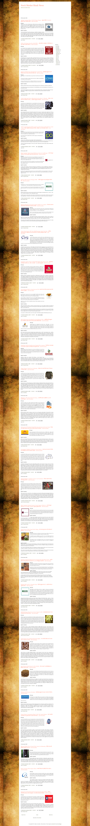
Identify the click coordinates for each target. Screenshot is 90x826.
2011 (57, 47)
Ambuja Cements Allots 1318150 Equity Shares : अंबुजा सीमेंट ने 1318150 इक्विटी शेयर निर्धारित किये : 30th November (36, 21)
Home (37, 814)
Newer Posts (23, 814)
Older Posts (51, 814)
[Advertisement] (40, 11)
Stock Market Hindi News (32, 5)
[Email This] (38, 38)
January (57, 63)
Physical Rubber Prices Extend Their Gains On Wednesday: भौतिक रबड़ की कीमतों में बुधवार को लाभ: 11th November (36, 747)
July (56, 55)
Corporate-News (25, 66)
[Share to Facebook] (41, 38)
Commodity (25, 316)
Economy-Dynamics (26, 121)
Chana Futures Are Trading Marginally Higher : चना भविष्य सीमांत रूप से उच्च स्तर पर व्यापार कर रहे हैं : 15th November (36, 639)
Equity (24, 786)
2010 (57, 48)
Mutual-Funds (25, 95)
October (57, 52)
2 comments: (33, 38)
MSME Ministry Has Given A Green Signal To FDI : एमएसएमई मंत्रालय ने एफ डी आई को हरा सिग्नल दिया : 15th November (37, 612)
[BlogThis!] (39, 38)
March (57, 60)
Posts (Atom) (39, 817)
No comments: (33, 65)
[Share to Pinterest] (42, 38)
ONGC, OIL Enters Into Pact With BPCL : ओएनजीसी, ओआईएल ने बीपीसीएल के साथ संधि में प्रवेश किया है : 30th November (36, 44)
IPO (23, 256)
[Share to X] (40, 38)
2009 (57, 64)
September (58, 53)
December (57, 49)
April (57, 59)
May (56, 58)
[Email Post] (37, 38)
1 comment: (33, 93)
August (57, 54)
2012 (57, 46)
